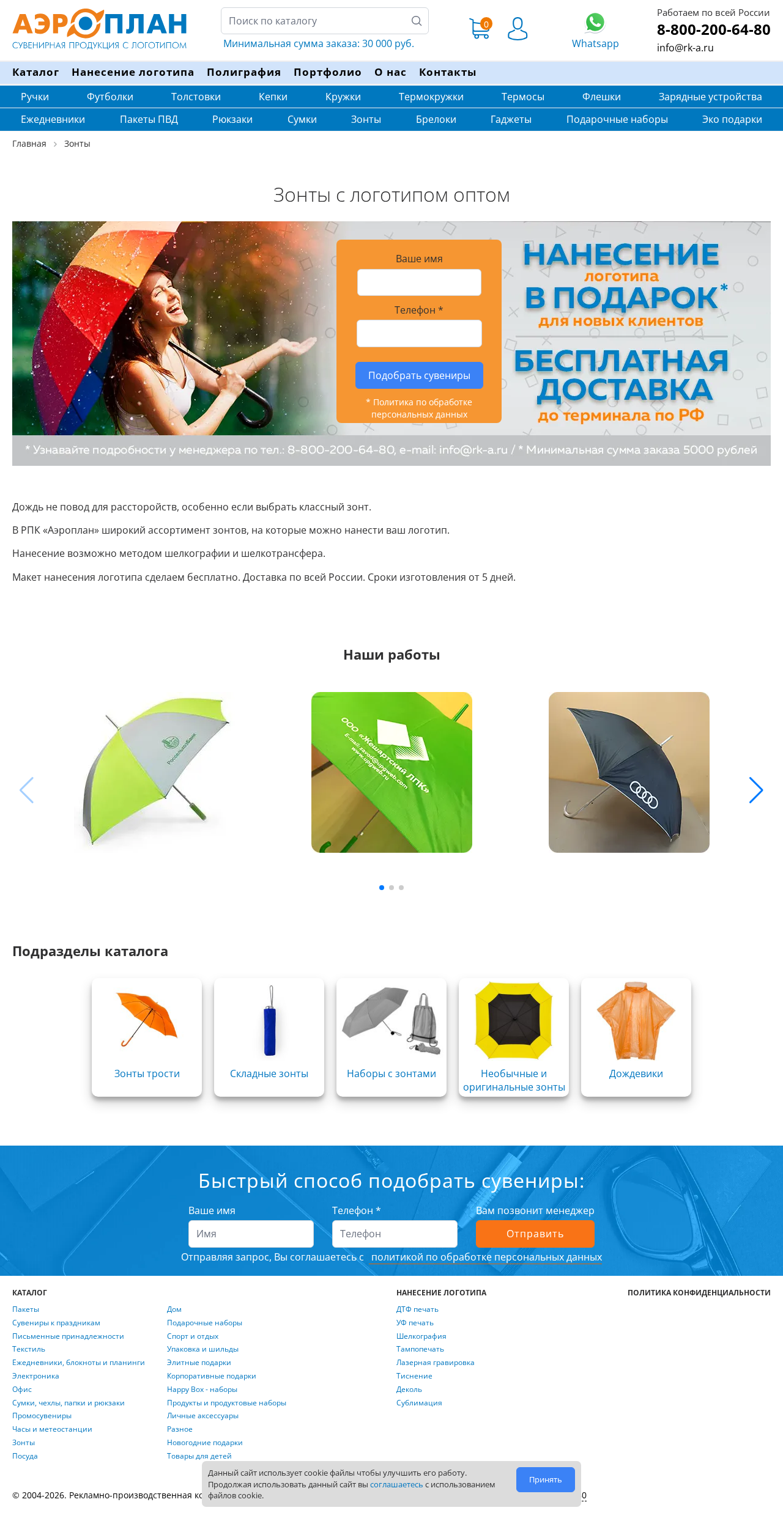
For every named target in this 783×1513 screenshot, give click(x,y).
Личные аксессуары (203, 1416)
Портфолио (328, 72)
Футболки (110, 96)
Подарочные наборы (617, 119)
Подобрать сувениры (419, 375)
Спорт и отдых (192, 1336)
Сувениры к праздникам (56, 1323)
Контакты (448, 72)
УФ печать (415, 1323)
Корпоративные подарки (211, 1376)
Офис (22, 1389)
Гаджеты (511, 119)
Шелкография (421, 1336)
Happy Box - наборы (202, 1389)
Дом (174, 1309)
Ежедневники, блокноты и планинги (78, 1363)
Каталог (35, 72)
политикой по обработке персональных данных (485, 1257)
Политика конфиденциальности (699, 1293)
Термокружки (431, 96)
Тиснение (414, 1376)
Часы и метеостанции (52, 1429)
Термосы (523, 96)
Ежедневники (53, 119)
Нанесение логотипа (133, 72)
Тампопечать (420, 1349)
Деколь (409, 1389)
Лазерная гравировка (435, 1363)
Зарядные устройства (710, 96)
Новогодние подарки (205, 1443)
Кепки (273, 96)
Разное (180, 1429)
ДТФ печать (417, 1309)
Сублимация (419, 1403)
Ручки (35, 96)
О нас (390, 72)
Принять (545, 1479)
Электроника (35, 1376)
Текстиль (28, 1349)
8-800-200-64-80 (714, 29)
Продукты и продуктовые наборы (226, 1403)
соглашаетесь (396, 1484)
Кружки (343, 96)
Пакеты (25, 1309)
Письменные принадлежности (68, 1336)
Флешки (601, 96)
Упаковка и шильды (203, 1349)
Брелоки (436, 119)
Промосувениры (42, 1416)
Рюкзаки (232, 119)
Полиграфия (244, 72)
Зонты (366, 119)
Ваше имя (212, 1210)
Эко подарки (732, 119)
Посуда (25, 1456)
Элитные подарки (199, 1363)
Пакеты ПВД (149, 119)
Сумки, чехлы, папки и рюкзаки (68, 1403)
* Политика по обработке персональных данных (419, 408)
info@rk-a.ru (685, 47)
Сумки (302, 119)
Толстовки (196, 96)
